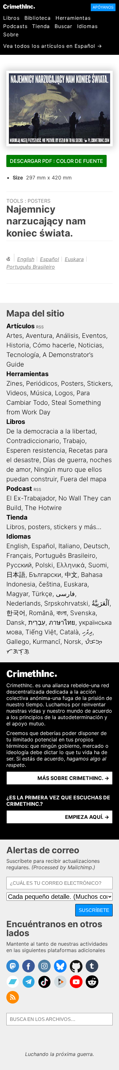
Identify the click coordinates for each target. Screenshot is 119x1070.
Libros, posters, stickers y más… (54, 527)
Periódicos (41, 383)
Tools (14, 201)
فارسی (65, 594)
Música (40, 393)
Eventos (94, 335)
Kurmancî (46, 641)
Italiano (69, 546)
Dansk (15, 622)
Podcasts (15, 26)
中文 (71, 575)
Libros (11, 18)
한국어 (15, 613)
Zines (14, 383)
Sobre (11, 34)
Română (41, 613)
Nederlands (23, 603)
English (25, 259)
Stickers (99, 383)
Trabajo (74, 441)
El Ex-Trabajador (30, 498)
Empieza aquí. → (87, 817)
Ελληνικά (70, 565)
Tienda (41, 26)
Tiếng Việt (40, 632)
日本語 (15, 575)
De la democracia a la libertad (50, 431)
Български (45, 575)
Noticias (90, 345)
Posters (39, 201)
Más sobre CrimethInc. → (73, 778)
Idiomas (87, 26)
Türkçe (42, 594)
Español (49, 259)
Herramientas (73, 18)
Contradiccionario (32, 441)
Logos (64, 393)
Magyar (17, 594)
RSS (40, 326)
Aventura (39, 335)
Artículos (20, 326)
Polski (44, 565)
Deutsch (95, 546)
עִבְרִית (36, 622)
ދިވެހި (87, 632)
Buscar (63, 26)
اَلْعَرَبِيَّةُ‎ (100, 603)
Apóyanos (103, 7)
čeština (49, 584)
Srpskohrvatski (66, 603)
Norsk (72, 641)
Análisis (67, 335)
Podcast (19, 488)
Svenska (83, 613)
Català (69, 632)
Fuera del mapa (83, 479)
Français (18, 555)
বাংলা (61, 613)
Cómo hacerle (54, 345)
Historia (17, 345)
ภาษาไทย (62, 622)
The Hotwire (43, 508)
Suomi (97, 565)
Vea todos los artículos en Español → (52, 46)
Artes (14, 335)
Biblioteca (37, 18)
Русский (19, 565)
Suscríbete (94, 910)
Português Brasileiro (30, 267)
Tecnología (22, 355)
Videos (16, 393)
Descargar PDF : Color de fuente (56, 161)
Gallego (17, 641)
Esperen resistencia (35, 450)
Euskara (74, 259)
